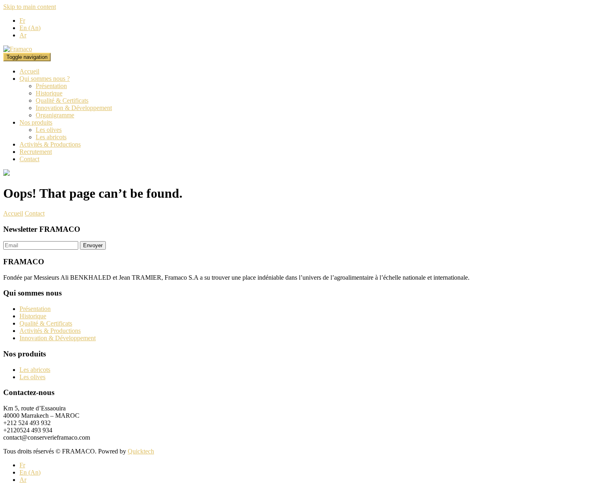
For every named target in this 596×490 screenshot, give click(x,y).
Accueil (29, 71)
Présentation (51, 85)
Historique (49, 93)
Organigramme (55, 115)
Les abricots (51, 137)
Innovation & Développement (74, 107)
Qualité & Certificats (62, 100)
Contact (29, 158)
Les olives (49, 129)
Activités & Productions (50, 144)
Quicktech (141, 451)
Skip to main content (29, 6)
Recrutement (35, 151)
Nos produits (35, 122)
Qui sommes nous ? (44, 78)
